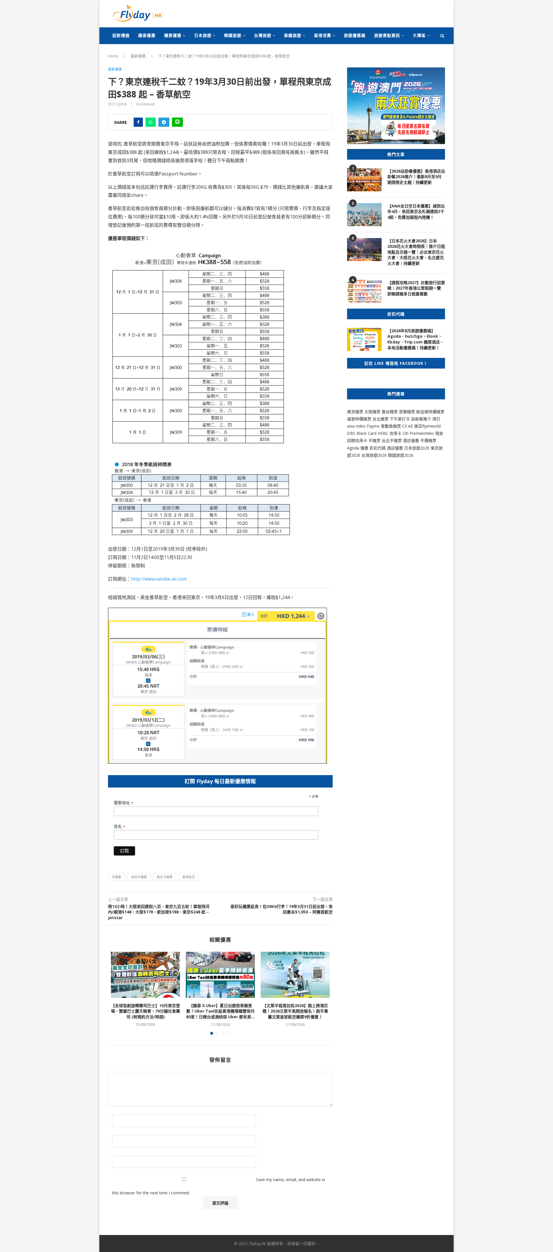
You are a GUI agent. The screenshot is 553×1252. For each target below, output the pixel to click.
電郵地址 (123, 803)
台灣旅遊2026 (374, 455)
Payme (374, 426)
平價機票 (428, 440)
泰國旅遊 (292, 35)
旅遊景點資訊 (387, 35)
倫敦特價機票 (359, 419)
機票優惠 (172, 35)
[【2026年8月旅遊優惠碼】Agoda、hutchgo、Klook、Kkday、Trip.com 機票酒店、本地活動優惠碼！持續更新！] (364, 339)
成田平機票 (139, 877)
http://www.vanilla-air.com (159, 579)
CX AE (407, 426)
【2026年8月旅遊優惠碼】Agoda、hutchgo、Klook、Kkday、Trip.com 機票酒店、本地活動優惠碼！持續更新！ (415, 339)
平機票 (116, 877)
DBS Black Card (361, 433)
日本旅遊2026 (416, 448)
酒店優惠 (411, 440)
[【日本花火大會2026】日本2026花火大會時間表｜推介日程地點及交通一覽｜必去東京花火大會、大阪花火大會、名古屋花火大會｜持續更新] (364, 249)
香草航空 (188, 877)
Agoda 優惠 (358, 448)
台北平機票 (392, 440)
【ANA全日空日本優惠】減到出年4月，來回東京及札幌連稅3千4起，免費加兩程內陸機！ (416, 211)
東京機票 (355, 411)
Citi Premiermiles (418, 433)
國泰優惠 (147, 35)
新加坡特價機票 (430, 411)
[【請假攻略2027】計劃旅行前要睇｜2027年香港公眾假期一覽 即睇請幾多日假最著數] (364, 291)
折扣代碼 (378, 448)
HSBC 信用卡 (390, 433)
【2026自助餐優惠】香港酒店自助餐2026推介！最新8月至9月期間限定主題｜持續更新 (416, 176)
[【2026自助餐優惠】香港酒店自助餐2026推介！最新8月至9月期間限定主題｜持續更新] (364, 179)
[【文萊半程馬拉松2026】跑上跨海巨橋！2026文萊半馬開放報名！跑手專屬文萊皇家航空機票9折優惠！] (295, 975)
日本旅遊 (202, 35)
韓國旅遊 (232, 35)
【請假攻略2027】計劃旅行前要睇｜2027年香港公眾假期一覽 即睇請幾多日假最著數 (416, 288)
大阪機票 (372, 411)
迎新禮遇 (121, 35)
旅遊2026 (404, 455)
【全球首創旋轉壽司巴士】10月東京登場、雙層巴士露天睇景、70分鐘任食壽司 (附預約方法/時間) (145, 1011)
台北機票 (380, 419)
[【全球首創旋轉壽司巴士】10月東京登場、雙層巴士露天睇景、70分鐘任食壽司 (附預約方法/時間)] (145, 975)
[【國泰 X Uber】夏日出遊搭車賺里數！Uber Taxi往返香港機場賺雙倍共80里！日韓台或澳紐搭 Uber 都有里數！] (220, 975)
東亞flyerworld (427, 426)
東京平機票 (165, 877)
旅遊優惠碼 (354, 35)
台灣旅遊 (262, 35)
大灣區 (419, 35)
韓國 (392, 455)
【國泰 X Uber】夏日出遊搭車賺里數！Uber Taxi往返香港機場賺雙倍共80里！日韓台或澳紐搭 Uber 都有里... (220, 1011)
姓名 (119, 826)
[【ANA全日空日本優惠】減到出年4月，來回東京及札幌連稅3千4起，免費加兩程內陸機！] (364, 214)
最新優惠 (138, 55)
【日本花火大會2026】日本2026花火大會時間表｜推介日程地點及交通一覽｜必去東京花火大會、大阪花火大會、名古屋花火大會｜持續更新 (416, 252)
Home (113, 55)
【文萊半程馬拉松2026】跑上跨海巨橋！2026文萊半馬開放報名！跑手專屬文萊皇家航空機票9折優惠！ (295, 1011)
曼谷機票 (390, 411)
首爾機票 (407, 411)
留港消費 (322, 35)
